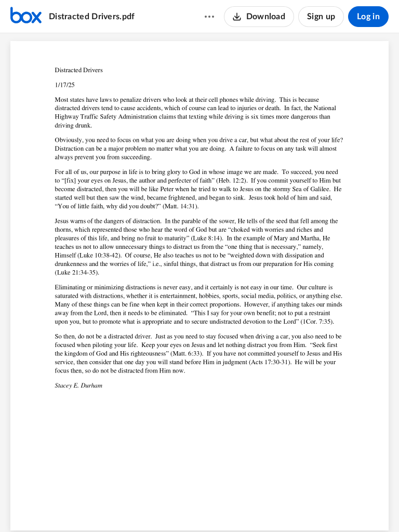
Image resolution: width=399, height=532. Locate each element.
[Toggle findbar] (160, 506)
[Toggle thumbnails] (142, 506)
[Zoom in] (216, 506)
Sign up (321, 16)
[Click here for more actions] (209, 16)
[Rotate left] (237, 506)
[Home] (26, 16)
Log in (368, 16)
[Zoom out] (181, 506)
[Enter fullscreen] (257, 506)
